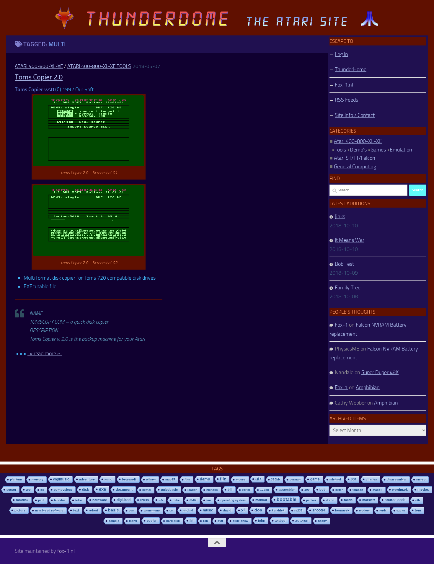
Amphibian (368, 387)
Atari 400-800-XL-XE (39, 66)
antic (108, 479)
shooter (318, 510)
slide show (240, 520)
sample (114, 520)
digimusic (61, 479)
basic (113, 510)
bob (322, 489)
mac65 (170, 479)
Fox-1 (341, 325)
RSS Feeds (346, 100)
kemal (146, 489)
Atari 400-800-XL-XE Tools (99, 66)
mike (176, 500)
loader (192, 489)
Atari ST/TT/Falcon (354, 158)
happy (322, 520)
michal (188, 510)
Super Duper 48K (380, 372)
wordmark (400, 489)
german (295, 479)
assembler (287, 489)
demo (205, 479)
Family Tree (347, 287)
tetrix (383, 510)
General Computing (355, 166)
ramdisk (22, 500)
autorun (301, 521)
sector (11, 489)
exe (102, 489)
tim (208, 500)
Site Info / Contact (355, 115)
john (261, 520)
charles (371, 479)
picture (19, 510)
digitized (123, 500)
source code (395, 500)
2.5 (161, 500)
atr (258, 478)
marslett (368, 500)
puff (220, 520)
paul (41, 500)
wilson (151, 479)
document (124, 490)
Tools (340, 149)
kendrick (278, 510)
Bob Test (344, 264)
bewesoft (129, 479)
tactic (348, 500)
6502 (193, 500)
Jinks (340, 216)
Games (378, 149)
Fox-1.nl (344, 84)
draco (330, 500)
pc (42, 489)
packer (311, 500)
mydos (423, 489)
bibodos (60, 500)
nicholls (212, 489)
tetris (79, 500)
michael (335, 479)
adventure (87, 479)
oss (131, 510)
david (227, 510)
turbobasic (169, 489)
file (223, 478)
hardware (99, 500)
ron (205, 520)
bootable (286, 499)
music (208, 510)
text (76, 510)
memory (37, 479)
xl (243, 510)
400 (307, 489)
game (315, 479)
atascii (377, 489)
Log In (341, 54)
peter (339, 489)
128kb (264, 489)
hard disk (173, 520)
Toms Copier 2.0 (39, 77)
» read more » (44, 353)
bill (230, 489)
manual (261, 500)
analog (280, 520)
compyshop (63, 489)
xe (28, 489)
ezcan (401, 510)
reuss (144, 500)
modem (364, 510)
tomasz (358, 489)
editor (246, 489)
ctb (417, 500)
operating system (233, 500)
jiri (191, 520)
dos (258, 510)
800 (353, 479)
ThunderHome (350, 69)
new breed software (49, 510)
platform (16, 479)
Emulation (401, 149)
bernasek (342, 510)
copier (151, 520)
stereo (420, 479)
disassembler (397, 479)
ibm (187, 479)
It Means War (349, 240)
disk (85, 490)
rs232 (298, 510)
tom (418, 510)
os (171, 510)
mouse (241, 479)
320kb (275, 479)
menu (133, 520)
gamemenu (152, 510)
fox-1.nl (66, 551)
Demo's (358, 149)
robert (93, 510)
